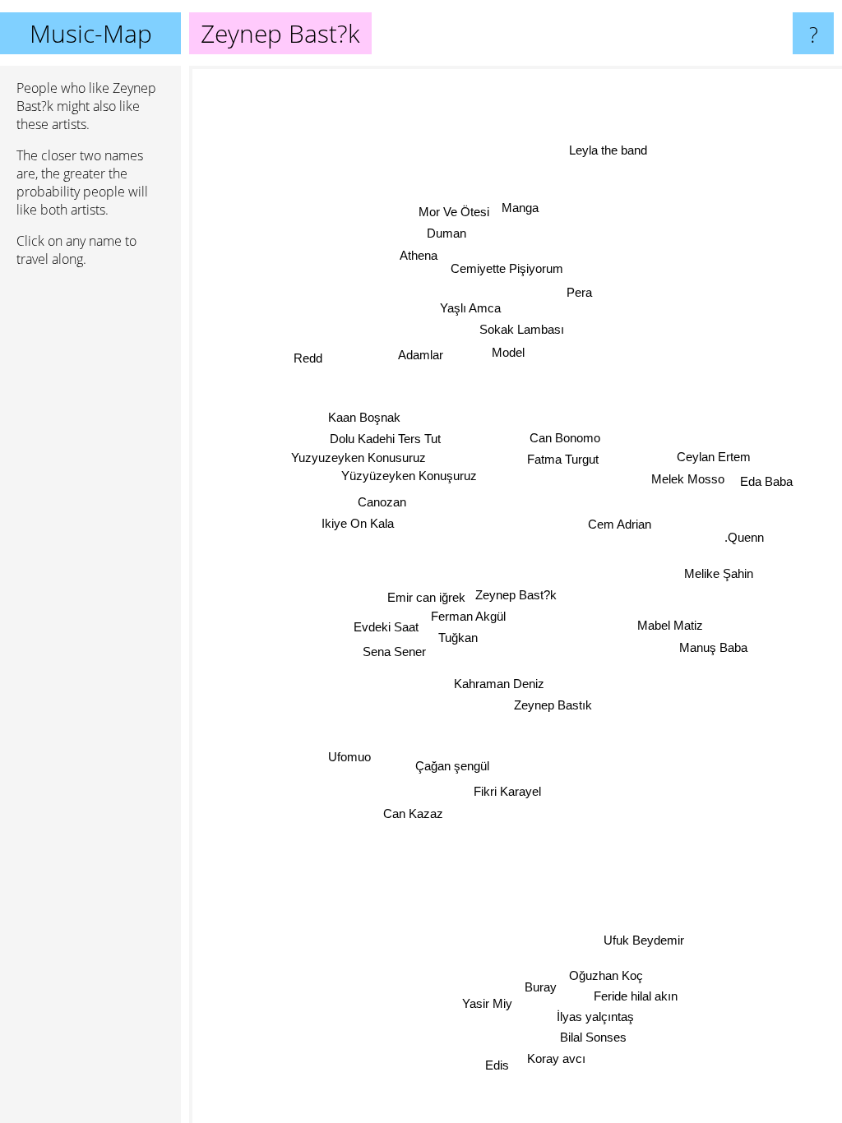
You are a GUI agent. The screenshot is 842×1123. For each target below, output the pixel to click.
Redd (308, 358)
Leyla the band (608, 150)
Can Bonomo (565, 438)
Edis (496, 1065)
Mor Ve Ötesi (454, 212)
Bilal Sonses (593, 1037)
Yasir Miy (486, 1003)
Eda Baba (766, 481)
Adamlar (420, 355)
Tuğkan (458, 638)
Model (508, 352)
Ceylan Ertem (714, 457)
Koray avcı (555, 1059)
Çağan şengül (452, 766)
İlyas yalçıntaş (595, 1017)
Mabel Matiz (670, 626)
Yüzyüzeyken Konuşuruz (409, 476)
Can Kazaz (413, 813)
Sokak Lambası (521, 329)
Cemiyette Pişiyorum (507, 268)
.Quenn (744, 538)
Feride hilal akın (636, 997)
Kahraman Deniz (499, 684)
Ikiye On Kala (358, 523)
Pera (579, 292)
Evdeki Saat (386, 627)
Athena (418, 255)
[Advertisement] (90, 532)
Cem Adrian (619, 524)
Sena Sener (394, 652)
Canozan (382, 502)
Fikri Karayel (507, 791)
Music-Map (91, 33)
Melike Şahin (718, 574)
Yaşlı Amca (471, 308)
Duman (446, 233)
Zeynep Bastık (553, 705)
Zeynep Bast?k (516, 595)
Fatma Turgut (563, 460)
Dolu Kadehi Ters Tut (385, 439)
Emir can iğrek (426, 597)
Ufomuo (349, 757)
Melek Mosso (687, 479)
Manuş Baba (713, 647)
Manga (520, 208)
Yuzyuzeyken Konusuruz (358, 457)
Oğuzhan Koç (606, 975)
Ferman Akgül (468, 616)
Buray (540, 987)
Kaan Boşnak (364, 417)
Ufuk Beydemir (644, 940)
